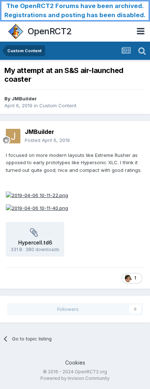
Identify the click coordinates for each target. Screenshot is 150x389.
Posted (47, 140)
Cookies (75, 362)
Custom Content (57, 105)
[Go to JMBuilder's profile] (13, 136)
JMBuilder (24, 98)
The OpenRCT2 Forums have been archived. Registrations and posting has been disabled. (75, 10)
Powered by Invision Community (75, 378)
